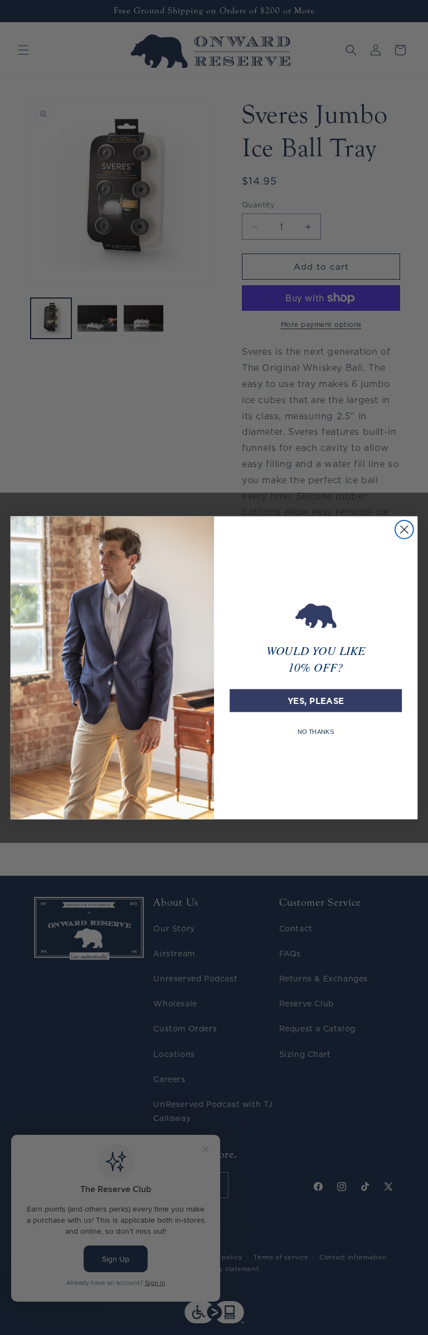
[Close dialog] (404, 529)
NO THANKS (316, 731)
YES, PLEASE (316, 700)
